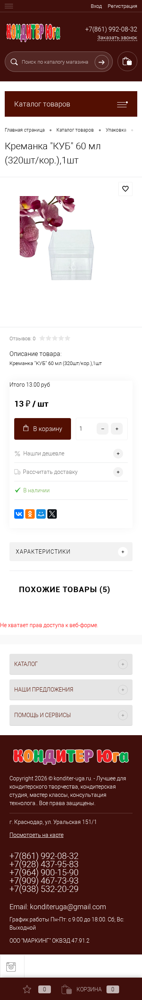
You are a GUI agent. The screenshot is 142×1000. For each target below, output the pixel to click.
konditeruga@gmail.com (68, 907)
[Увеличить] (71, 253)
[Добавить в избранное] (125, 189)
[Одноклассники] (30, 514)
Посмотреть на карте (36, 835)
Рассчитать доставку (50, 472)
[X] (52, 514)
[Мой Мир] (41, 514)
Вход (96, 6)
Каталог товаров (42, 104)
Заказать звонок (117, 37)
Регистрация (122, 6)
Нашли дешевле (43, 453)
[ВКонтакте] (19, 514)
